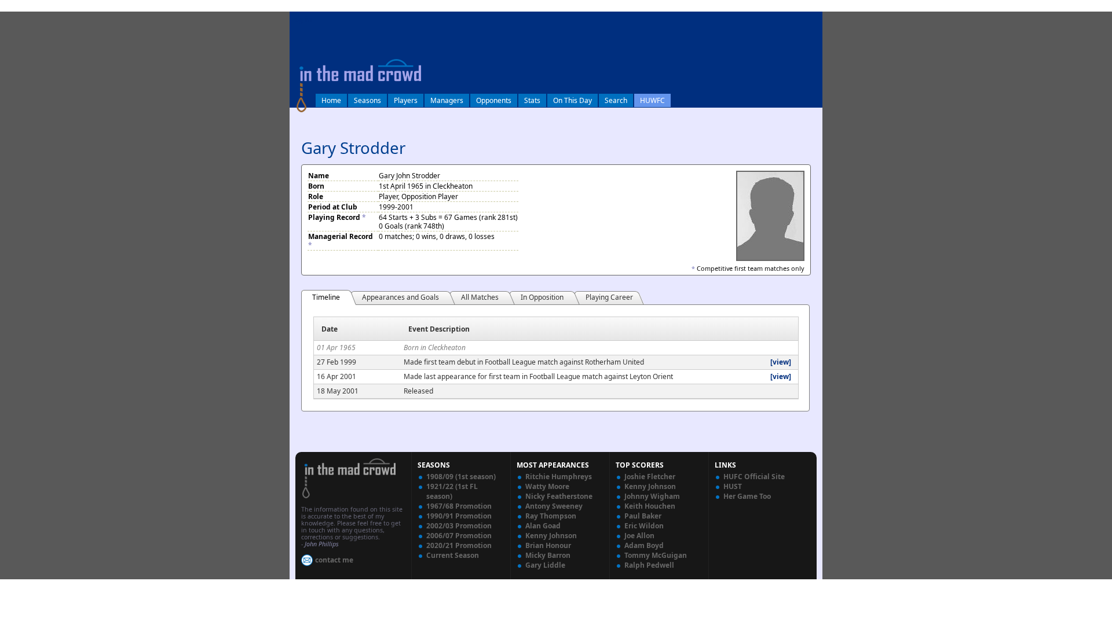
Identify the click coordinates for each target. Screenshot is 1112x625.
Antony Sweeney (554, 506)
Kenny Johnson (551, 536)
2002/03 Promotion (459, 526)
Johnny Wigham (652, 496)
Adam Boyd (644, 545)
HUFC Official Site (754, 476)
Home (331, 100)
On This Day (572, 100)
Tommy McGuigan (655, 555)
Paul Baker (642, 516)
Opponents (493, 100)
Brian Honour (548, 545)
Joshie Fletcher (649, 476)
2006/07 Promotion (459, 536)
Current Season (452, 555)
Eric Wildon (644, 526)
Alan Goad (543, 526)
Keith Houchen (649, 506)
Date (329, 329)
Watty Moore (547, 486)
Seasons (367, 100)
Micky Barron (547, 555)
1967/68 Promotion (459, 506)
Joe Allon (639, 536)
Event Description (439, 329)
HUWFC (652, 100)
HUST (732, 486)
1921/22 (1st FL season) (452, 491)
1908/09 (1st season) (461, 476)
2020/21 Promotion (459, 545)
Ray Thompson (550, 516)
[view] (780, 362)
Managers (446, 100)
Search (616, 100)
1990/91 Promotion (459, 516)
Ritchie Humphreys (558, 476)
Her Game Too (747, 496)
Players (406, 100)
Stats (532, 100)
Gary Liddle (545, 565)
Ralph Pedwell (649, 565)
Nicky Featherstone (558, 496)
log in (302, 19)
